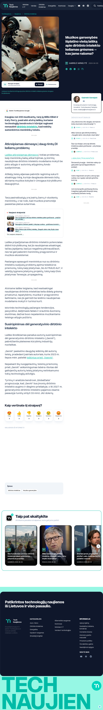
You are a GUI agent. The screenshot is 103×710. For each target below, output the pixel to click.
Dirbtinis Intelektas (30, 14)
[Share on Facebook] (70, 69)
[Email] (83, 101)
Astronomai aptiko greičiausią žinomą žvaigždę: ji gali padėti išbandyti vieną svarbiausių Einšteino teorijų (84, 191)
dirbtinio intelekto (27, 126)
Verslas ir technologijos (63, 630)
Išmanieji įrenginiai (36, 636)
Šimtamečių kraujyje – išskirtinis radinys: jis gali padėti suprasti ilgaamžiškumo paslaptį (86, 165)
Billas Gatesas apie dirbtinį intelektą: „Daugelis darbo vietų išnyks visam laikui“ (85, 134)
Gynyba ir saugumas (37, 633)
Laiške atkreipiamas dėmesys (21, 154)
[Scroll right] (98, 546)
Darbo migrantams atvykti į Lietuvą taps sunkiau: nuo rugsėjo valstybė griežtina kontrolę (85, 178)
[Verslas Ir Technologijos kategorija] (72, 184)
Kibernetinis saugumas (63, 621)
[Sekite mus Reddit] (88, 5)
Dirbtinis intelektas (36, 626)
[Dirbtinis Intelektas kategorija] (66, 63)
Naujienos (18, 14)
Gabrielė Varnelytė (78, 63)
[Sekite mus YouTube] (79, 5)
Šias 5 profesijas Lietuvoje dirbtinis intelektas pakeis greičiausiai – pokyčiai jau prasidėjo (86, 146)
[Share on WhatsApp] (78, 69)
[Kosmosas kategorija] (72, 197)
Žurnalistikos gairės (86, 644)
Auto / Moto (34, 623)
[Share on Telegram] (66, 69)
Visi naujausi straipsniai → (15, 234)
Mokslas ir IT (59, 627)
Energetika (52, 6)
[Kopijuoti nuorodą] (82, 69)
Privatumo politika (86, 641)
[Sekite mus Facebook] (83, 5)
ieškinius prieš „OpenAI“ (40, 357)
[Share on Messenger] (74, 69)
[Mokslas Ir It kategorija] (72, 170)
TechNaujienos (6, 14)
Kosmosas (62, 6)
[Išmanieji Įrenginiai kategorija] (72, 127)
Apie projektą (84, 623)
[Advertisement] (86, 217)
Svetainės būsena (86, 632)
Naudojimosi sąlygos (87, 647)
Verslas (33, 6)
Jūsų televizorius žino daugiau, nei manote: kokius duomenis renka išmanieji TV (86, 123)
